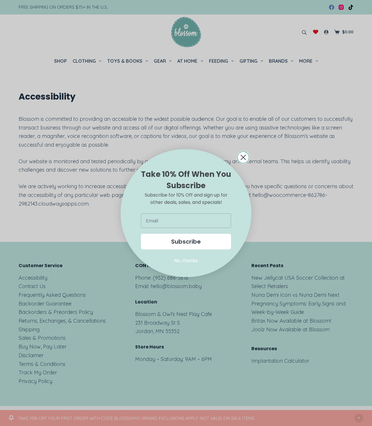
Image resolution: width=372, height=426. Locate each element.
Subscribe (186, 242)
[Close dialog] (243, 157)
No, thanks (186, 260)
